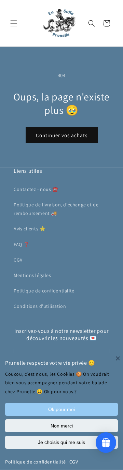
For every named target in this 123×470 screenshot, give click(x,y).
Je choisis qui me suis (61, 442)
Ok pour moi (61, 409)
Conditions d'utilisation (40, 306)
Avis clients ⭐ (29, 229)
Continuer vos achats (61, 135)
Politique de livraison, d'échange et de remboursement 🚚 (56, 209)
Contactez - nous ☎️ (36, 189)
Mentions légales (32, 275)
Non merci (62, 426)
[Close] (118, 358)
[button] (13, 23)
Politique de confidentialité (35, 462)
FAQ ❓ (21, 244)
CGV (73, 462)
